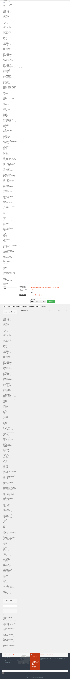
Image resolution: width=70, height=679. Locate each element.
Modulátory (5, 37)
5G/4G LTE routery (6, 116)
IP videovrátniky (6, 124)
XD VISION (5, 230)
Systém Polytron (6, 26)
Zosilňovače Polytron (7, 49)
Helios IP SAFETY (6, 165)
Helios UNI (5, 157)
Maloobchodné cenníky (7, 616)
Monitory (4, 126)
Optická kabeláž (6, 246)
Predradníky (5, 271)
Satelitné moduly (6, 29)
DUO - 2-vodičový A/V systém (9, 206)
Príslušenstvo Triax (7, 40)
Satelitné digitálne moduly (8, 634)
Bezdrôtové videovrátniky (8, 127)
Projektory (5, 279)
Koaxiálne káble (6, 104)
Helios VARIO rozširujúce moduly (9, 159)
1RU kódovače (6, 92)
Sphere (4, 264)
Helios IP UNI (5, 167)
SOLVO (4, 208)
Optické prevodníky (7, 78)
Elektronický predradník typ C (9, 274)
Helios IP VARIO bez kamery (8, 180)
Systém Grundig (6, 11)
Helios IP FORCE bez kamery (9, 163)
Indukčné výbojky (6, 261)
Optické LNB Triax (6, 76)
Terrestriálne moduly (7, 31)
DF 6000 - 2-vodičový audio (8, 222)
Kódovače (5, 89)
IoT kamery (5, 114)
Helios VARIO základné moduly (9, 158)
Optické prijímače (6, 72)
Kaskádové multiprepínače (8, 60)
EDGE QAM (5, 23)
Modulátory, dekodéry (7, 85)
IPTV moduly (5, 635)
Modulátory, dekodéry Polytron (9, 87)
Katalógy (4, 618)
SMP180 (4, 20)
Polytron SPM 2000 (7, 27)
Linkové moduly (6, 137)
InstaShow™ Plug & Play (8, 280)
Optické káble (5, 82)
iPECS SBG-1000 (6, 146)
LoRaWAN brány (6, 110)
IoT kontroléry (5, 115)
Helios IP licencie (6, 192)
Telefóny (4, 214)
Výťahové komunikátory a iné (8, 244)
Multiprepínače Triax (7, 64)
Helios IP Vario (6, 179)
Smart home (5, 122)
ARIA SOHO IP (6, 143)
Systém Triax (5, 39)
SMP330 (4, 21)
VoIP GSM (5, 235)
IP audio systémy (6, 239)
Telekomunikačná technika (8, 119)
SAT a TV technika (6, 9)
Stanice (4, 28)
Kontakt (4, 284)
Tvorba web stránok (41, 677)
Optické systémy (6, 70)
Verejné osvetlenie (6, 255)
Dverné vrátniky (6, 151)
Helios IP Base (6, 197)
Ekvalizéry (5, 97)
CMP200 (4, 25)
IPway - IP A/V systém (7, 226)
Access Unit (5, 190)
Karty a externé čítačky (7, 191)
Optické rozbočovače (7, 80)
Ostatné (4, 108)
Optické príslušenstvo (7, 77)
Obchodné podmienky (9, 660)
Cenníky (4, 614)
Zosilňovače (5, 47)
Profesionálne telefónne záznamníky (10, 245)
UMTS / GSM (5, 236)
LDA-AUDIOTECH (6, 277)
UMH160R (5, 17)
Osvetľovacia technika (7, 250)
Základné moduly (6, 136)
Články (4, 629)
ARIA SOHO (5, 142)
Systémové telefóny (7, 140)
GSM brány (5, 231)
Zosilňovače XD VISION (8, 51)
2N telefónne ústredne (7, 133)
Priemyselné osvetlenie (7, 257)
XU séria (4, 242)
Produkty (4, 7)
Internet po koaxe (6, 45)
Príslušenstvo (5, 14)
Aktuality (11, 3)
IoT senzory (5, 111)
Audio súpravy (6, 203)
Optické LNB (5, 74)
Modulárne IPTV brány (7, 12)
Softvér (4, 630)
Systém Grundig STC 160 (8, 624)
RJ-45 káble (5, 107)
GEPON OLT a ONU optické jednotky (10, 121)
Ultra (4, 269)
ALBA (4, 209)
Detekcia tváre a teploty (7, 130)
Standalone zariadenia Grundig (9, 628)
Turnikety (5, 131)
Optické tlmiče (6, 81)
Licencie (4, 138)
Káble (4, 103)
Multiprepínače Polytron (7, 59)
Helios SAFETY (6, 156)
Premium (4, 268)
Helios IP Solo (6, 193)
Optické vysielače (6, 71)
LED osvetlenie (6, 252)
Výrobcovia (8, 601)
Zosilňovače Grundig (7, 48)
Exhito (4, 218)
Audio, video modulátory (7, 32)
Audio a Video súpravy (7, 202)
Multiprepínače (6, 53)
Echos (4, 219)
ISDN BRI (5, 234)
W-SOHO (5, 144)
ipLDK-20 (4, 147)
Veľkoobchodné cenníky (7, 617)
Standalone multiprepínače (8, 61)
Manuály (4, 619)
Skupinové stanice (6, 10)
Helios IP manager (6, 168)
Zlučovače (5, 100)
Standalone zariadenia (7, 34)
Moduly (4, 99)
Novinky (10, 4)
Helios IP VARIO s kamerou (8, 181)
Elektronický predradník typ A (9, 272)
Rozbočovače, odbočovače (8, 98)
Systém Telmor (6, 43)
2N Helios (5, 152)
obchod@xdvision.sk (36, 667)
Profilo (4, 212)
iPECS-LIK (5, 149)
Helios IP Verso (6, 171)
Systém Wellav (6, 15)
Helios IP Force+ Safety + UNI (9, 162)
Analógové (5, 233)
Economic (5, 267)
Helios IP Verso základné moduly (9, 173)
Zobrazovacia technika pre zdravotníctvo (11, 282)
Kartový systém (6, 169)
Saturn (4, 262)
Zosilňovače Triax (6, 50)
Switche (4, 238)
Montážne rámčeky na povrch (9, 175)
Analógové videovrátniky (8, 129)
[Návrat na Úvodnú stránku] (4, 306)
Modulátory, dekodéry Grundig (9, 88)
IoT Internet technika (7, 109)
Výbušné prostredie (7, 260)
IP (3, 38)
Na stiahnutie (5, 283)
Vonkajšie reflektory (7, 256)
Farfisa (4, 201)
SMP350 (4, 22)
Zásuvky (4, 102)
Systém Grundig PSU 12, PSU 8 (9, 623)
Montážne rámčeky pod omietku (9, 176)
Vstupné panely (6, 207)
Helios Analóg (5, 153)
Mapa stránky (7, 662)
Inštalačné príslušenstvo (8, 170)
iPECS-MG (5, 148)
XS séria (4, 241)
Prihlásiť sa (5, 0)
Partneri (4, 6)
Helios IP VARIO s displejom (8, 182)
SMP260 (4, 18)
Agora (4, 213)
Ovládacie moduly (6, 125)
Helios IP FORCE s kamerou (8, 164)
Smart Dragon (5, 263)
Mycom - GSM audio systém (8, 228)
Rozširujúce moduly (7, 174)
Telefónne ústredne (6, 132)
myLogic (4, 217)
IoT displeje (5, 113)
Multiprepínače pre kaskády (8, 56)
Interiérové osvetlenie (7, 253)
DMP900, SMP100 (6, 16)
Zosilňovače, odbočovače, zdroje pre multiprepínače (13, 58)
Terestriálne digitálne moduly (8, 636)
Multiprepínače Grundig (7, 54)
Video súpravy (6, 204)
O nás (6, 658)
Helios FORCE (6, 154)
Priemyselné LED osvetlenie (8, 251)
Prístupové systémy (7, 120)
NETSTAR (5, 135)
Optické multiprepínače (7, 69)
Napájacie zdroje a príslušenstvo (9, 220)
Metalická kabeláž (6, 247)
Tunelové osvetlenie (7, 258)
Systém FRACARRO (7, 44)
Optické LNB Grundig (7, 75)
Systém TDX (5, 42)
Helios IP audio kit (6, 187)
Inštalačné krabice (6, 229)
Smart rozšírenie (6, 189)
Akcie (10, 5)
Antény (4, 94)
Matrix (4, 211)
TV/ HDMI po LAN (6, 83)
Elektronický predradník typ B (9, 273)
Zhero (4, 215)
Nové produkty (8, 657)
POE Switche (5, 118)
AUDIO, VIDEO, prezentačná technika (10, 275)
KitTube (4, 266)
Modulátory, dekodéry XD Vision (9, 86)
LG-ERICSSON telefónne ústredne (10, 141)
